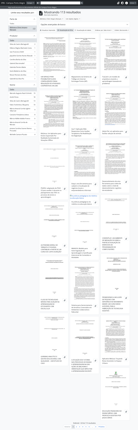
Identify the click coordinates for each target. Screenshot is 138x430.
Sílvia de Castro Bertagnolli (22, 44)
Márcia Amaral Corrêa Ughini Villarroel (22, 110)
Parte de (13, 19)
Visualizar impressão (48, 30)
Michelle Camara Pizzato (22, 134)
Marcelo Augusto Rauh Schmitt (22, 93)
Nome (12, 85)
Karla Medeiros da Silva (22, 71)
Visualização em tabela (83, 30)
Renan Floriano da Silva (22, 75)
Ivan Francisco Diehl (22, 52)
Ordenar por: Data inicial (103, 30)
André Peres (22, 97)
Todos (12, 24)
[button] (118, 3)
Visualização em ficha (66, 30)
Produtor (14, 36)
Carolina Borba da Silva (22, 60)
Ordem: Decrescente (121, 30)
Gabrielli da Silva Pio (22, 79)
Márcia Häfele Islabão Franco (22, 118)
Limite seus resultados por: (22, 12)
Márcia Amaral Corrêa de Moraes (22, 123)
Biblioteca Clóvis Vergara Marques (22, 28)
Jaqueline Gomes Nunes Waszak (22, 56)
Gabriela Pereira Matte (22, 67)
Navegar (30, 3)
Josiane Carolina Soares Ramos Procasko (22, 129)
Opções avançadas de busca (53, 24)
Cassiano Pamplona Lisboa (22, 115)
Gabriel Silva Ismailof (22, 63)
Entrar (132, 3)
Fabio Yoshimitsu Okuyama (22, 105)
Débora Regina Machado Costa (22, 48)
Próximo (102, 427)
